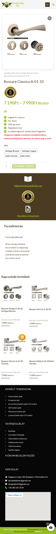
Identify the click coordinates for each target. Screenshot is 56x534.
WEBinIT (38, 531)
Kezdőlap (7, 73)
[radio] (12, 151)
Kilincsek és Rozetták (18, 73)
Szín (6, 145)
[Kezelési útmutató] (28, 209)
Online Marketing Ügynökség (15, 529)
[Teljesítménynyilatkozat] (28, 179)
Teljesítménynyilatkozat (28, 185)
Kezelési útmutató (28, 216)
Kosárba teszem (24, 166)
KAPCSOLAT (12, 469)
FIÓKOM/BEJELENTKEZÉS (20, 455)
